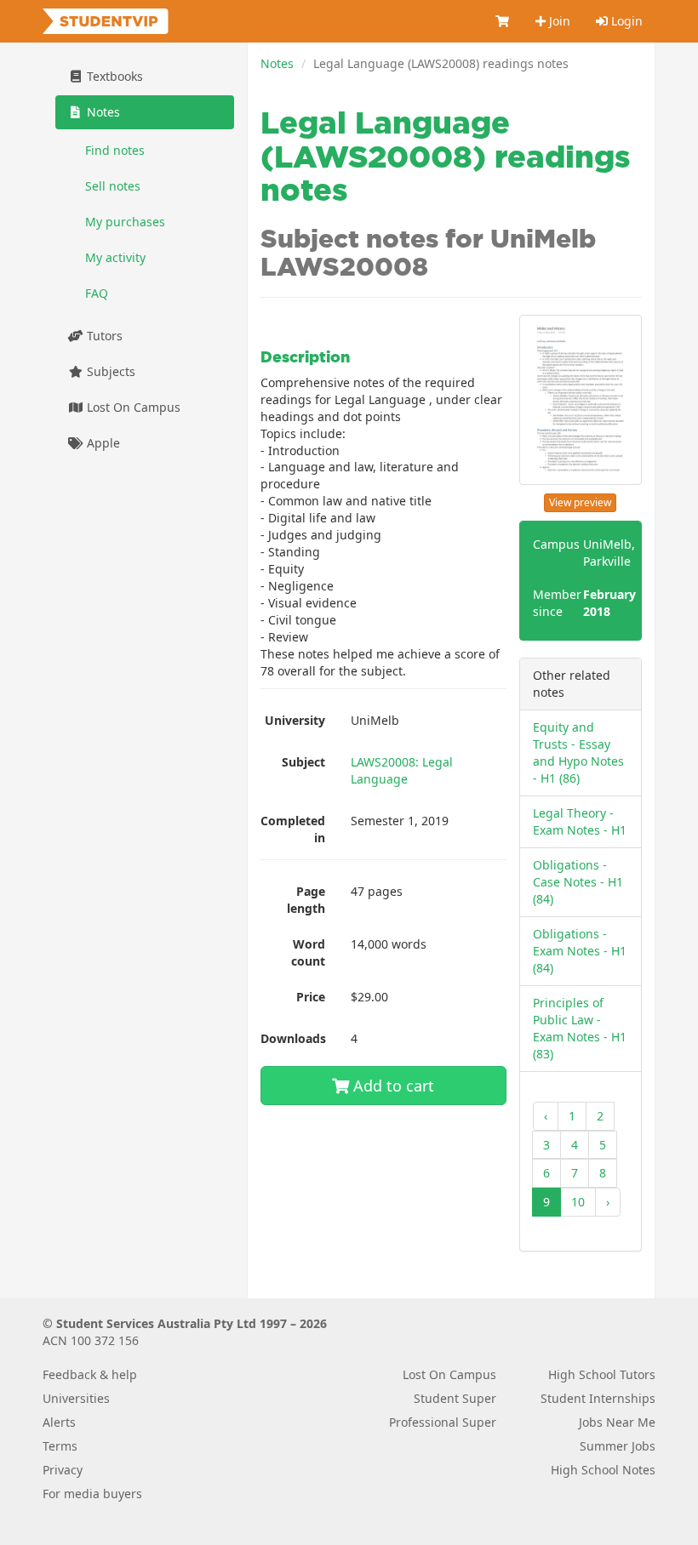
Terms (60, 1446)
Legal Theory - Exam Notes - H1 (579, 821)
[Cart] (503, 21)
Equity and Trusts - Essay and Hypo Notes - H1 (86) (578, 752)
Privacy (63, 1470)
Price (310, 997)
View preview (580, 502)
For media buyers (92, 1493)
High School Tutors (601, 1374)
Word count (308, 952)
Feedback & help (90, 1374)
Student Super (455, 1398)
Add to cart (391, 1085)
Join (558, 21)
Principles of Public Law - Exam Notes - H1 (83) (579, 1028)
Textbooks (113, 76)
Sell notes (112, 186)
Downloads (293, 1038)
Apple (101, 443)
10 (578, 1202)
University (295, 720)
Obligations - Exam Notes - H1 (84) (579, 951)
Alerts (59, 1422)
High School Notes (603, 1470)
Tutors (103, 336)
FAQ (96, 293)
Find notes (115, 150)
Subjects (109, 371)
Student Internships (598, 1398)
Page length (306, 899)
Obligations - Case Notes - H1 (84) (578, 882)
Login (625, 21)
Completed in (292, 829)
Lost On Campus (131, 407)
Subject (303, 762)
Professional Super (442, 1422)
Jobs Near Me (617, 1422)
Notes (277, 63)
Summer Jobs (617, 1446)
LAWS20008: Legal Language (402, 770)
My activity (115, 257)
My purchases (125, 222)
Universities (76, 1398)
